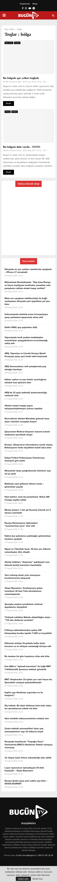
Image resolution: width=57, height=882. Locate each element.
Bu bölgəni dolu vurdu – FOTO (21, 146)
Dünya (7, 111)
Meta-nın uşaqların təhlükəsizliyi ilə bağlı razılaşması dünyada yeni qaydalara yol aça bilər (27, 301)
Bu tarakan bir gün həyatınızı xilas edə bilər (27, 656)
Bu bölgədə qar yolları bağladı (21, 78)
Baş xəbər (8, 43)
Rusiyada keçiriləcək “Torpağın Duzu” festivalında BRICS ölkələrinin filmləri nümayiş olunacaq (28, 744)
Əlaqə (34, 4)
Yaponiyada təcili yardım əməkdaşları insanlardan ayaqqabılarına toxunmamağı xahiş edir (26, 340)
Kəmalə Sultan (15, 82)
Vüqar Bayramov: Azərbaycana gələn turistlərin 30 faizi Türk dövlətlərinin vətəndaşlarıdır (24, 591)
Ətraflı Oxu (37, 879)
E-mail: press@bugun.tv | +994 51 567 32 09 (34, 855)
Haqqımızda (25, 4)
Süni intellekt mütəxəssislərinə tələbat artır (27, 718)
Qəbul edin (23, 879)
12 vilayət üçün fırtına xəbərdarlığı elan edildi (28, 757)
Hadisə (17, 43)
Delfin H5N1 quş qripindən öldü (21, 327)
